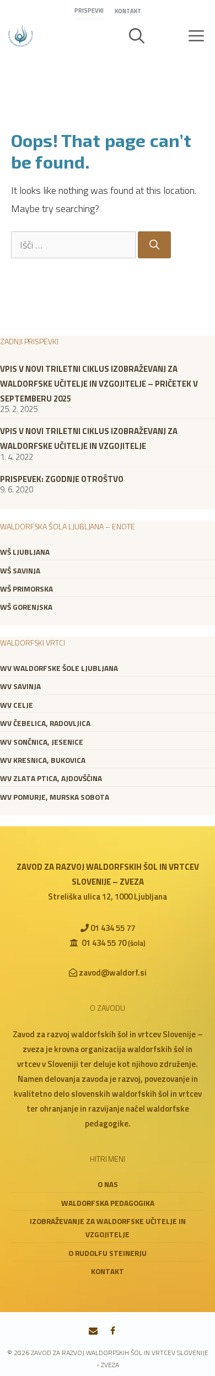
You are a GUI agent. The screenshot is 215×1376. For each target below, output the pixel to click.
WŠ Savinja (20, 570)
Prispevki (89, 10)
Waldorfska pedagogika (107, 1203)
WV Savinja (20, 686)
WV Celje (16, 705)
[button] (136, 35)
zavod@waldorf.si (113, 972)
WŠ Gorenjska (26, 607)
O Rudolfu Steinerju (107, 1253)
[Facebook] (113, 1331)
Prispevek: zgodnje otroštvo (61, 479)
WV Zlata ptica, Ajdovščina (51, 778)
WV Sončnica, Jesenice (41, 741)
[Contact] (93, 1331)
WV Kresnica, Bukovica (42, 760)
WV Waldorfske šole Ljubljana (59, 668)
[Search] (154, 244)
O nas (108, 1184)
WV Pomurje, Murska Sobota (54, 797)
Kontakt (128, 11)
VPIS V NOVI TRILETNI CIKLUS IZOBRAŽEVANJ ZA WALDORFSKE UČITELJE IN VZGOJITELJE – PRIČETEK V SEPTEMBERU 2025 (99, 383)
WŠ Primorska (26, 588)
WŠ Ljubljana (25, 551)
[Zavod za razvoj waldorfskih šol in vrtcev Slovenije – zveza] (21, 35)
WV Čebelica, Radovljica (45, 723)
